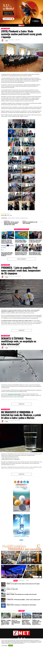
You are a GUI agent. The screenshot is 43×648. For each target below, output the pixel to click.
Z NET (7, 40)
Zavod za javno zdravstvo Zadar (14, 394)
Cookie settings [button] (4, 645)
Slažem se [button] (10, 645)
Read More (34, 642)
